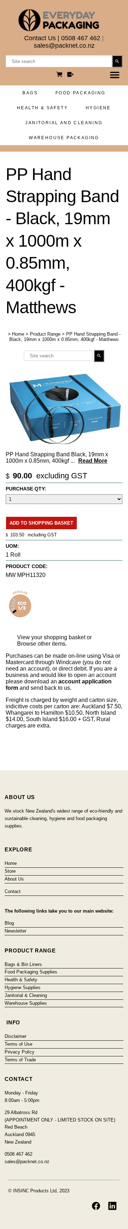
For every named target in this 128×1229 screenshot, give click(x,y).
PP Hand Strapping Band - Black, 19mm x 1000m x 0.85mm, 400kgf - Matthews (65, 336)
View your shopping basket (51, 637)
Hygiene (98, 107)
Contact (13, 891)
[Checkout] (70, 75)
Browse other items (41, 644)
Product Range (45, 334)
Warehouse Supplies (26, 1003)
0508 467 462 (80, 38)
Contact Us (40, 38)
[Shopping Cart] (60, 75)
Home (18, 334)
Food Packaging (80, 92)
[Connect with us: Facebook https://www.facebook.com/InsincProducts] (96, 1205)
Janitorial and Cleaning (63, 122)
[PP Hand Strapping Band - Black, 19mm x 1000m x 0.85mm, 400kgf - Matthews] (64, 446)
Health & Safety (42, 107)
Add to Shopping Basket (41, 523)
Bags (30, 92)
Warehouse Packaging (64, 137)
